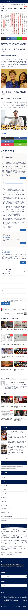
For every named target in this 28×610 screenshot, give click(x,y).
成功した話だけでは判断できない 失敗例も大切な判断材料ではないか (17, 442)
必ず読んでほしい (4, 468)
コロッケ (4, 493)
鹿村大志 (4, 520)
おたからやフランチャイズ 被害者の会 (14, 382)
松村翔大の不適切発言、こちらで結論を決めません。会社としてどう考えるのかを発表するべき (17, 447)
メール (3, 290)
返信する (23, 177)
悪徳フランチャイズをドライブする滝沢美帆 (14, 183)
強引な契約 (4, 501)
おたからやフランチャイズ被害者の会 (12, 466)
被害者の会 (5, 512)
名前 (2, 285)
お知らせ (3, 133)
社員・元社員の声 (6, 509)
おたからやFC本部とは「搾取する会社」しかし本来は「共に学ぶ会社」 (17, 433)
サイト (2, 295)
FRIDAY (2, 466)
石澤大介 (4, 505)
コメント (3, 274)
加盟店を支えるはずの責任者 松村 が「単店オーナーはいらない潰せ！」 (17, 452)
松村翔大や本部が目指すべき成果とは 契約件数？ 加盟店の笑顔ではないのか (17, 437)
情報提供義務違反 (12, 468)
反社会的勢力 (5, 497)
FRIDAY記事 (4, 485)
